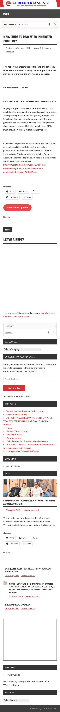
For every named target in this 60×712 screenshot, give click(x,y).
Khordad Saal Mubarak (17, 605)
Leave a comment (31, 510)
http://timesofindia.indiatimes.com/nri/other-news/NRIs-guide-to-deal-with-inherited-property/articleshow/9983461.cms (24, 168)
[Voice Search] (49, 24)
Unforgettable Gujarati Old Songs (22, 451)
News (7, 230)
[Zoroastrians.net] (30, 3)
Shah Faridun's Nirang (16, 414)
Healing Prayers (14, 434)
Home (9, 427)
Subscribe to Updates (17, 207)
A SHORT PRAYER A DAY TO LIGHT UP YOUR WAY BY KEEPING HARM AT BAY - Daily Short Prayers (27, 421)
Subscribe (14, 388)
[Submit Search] (55, 24)
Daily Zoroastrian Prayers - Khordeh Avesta (27, 441)
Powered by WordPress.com (43, 708)
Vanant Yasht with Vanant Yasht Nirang (24, 411)
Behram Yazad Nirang (16, 431)
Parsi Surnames (13, 437)
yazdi (38, 48)
